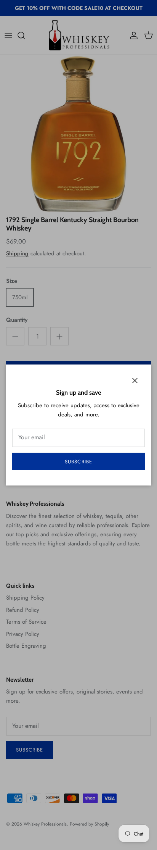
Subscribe (78, 461)
